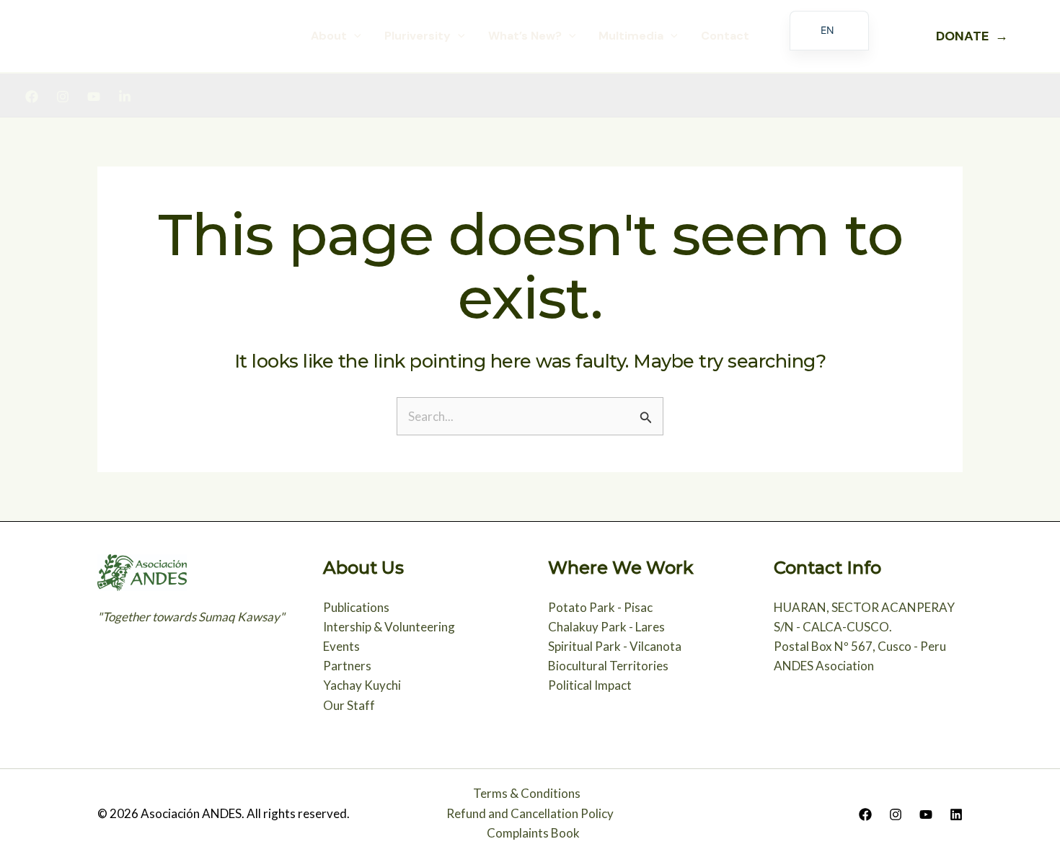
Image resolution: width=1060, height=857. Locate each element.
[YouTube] (93, 96)
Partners (347, 665)
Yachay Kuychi (362, 685)
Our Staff (349, 705)
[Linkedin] (124, 96)
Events (341, 646)
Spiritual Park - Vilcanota (614, 646)
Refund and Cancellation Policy (530, 813)
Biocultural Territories (608, 665)
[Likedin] (956, 814)
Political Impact (590, 685)
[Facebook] (31, 96)
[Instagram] (62, 96)
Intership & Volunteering (389, 626)
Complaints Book (533, 832)
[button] (354, 36)
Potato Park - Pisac (600, 607)
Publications (356, 607)
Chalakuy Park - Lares (606, 626)
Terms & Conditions (526, 793)
